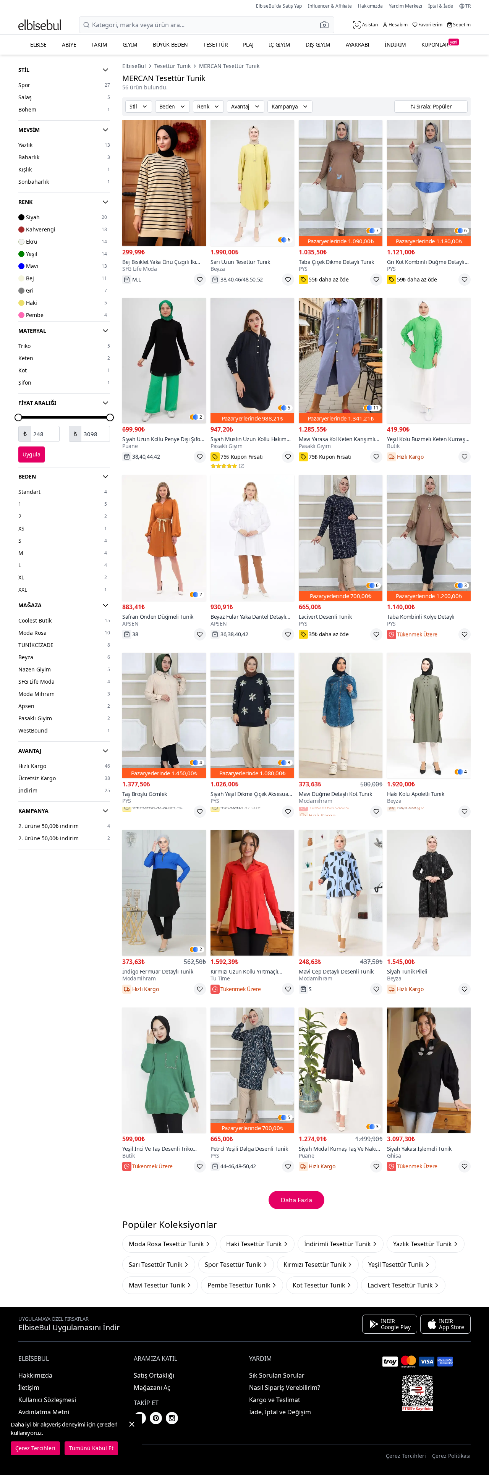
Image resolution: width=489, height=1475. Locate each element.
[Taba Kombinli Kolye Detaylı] (429, 538)
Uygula (31, 454)
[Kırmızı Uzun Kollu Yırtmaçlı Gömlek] (252, 893)
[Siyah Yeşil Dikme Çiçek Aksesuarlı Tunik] (252, 715)
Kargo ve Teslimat (274, 1400)
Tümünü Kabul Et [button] (91, 1448)
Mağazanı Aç (152, 1387)
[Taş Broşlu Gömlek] (164, 715)
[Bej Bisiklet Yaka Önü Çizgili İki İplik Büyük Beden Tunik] (164, 183)
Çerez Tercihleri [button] (406, 1455)
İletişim (28, 1387)
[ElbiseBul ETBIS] (417, 1393)
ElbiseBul (134, 66)
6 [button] (289, 240)
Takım (99, 44)
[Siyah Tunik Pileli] (429, 893)
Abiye (69, 44)
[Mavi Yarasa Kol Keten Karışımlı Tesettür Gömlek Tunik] (340, 361)
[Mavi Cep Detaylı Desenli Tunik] (340, 893)
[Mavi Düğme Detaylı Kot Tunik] (340, 715)
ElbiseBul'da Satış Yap (279, 6)
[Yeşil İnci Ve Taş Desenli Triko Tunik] (164, 1070)
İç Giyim (279, 44)
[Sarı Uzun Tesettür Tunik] (252, 183)
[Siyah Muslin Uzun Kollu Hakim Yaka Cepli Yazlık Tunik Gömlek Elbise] (252, 361)
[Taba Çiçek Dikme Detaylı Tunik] (340, 183)
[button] (327, 24)
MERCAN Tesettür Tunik (229, 66)
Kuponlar (439, 43)
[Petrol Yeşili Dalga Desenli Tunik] (252, 1070)
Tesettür (215, 44)
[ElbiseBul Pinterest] (156, 1418)
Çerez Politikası (451, 1455)
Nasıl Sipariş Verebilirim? (284, 1387)
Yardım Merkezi (405, 6)
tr (468, 6)
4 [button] (200, 763)
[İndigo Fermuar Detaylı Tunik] (164, 893)
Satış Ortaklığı (154, 1375)
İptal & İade (440, 6)
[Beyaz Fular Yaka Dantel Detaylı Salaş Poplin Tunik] (252, 538)
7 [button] (377, 231)
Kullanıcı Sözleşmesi (47, 1400)
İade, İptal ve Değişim (280, 1412)
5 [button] (289, 408)
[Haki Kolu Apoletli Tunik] (429, 715)
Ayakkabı (357, 44)
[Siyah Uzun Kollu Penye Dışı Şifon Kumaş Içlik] (164, 361)
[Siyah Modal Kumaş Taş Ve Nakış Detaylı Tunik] (340, 1070)
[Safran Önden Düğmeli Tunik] (164, 538)
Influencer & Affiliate (330, 6)
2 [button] (200, 417)
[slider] (18, 417)
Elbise (38, 44)
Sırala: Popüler (434, 106)
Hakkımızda (370, 6)
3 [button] (465, 585)
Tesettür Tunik (172, 66)
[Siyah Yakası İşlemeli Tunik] (429, 1070)
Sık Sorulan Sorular (276, 1375)
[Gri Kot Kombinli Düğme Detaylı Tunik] (429, 183)
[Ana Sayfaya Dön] (39, 24)
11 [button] (376, 408)
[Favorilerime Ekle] (200, 279)
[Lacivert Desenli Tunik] (340, 538)
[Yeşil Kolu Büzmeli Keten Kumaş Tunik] (429, 361)
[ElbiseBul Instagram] (172, 1418)
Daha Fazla (296, 1200)
